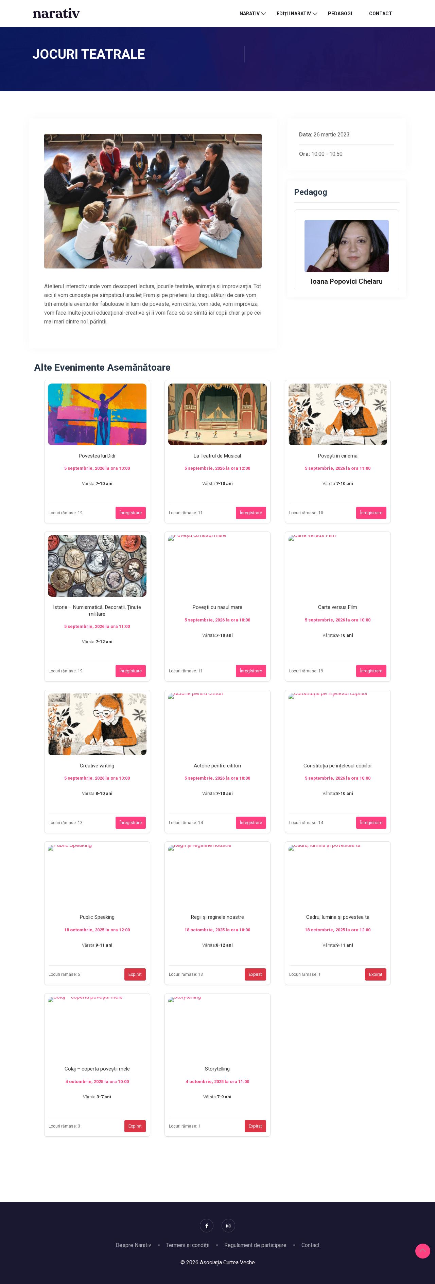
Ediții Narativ (294, 13)
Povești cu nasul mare (217, 607)
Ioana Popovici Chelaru (347, 281)
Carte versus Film (337, 607)
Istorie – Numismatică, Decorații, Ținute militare (97, 610)
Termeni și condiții (187, 1245)
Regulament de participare (255, 1245)
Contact (380, 13)
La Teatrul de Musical (217, 456)
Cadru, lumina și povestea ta (337, 917)
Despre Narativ (133, 1245)
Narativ (250, 13)
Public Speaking (97, 917)
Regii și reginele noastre (217, 917)
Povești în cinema (338, 456)
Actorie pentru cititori (217, 766)
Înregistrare (131, 512)
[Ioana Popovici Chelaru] (346, 245)
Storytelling (217, 1069)
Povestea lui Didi (97, 456)
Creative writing (97, 766)
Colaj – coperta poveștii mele (97, 1069)
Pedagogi (340, 13)
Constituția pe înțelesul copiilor (337, 766)
